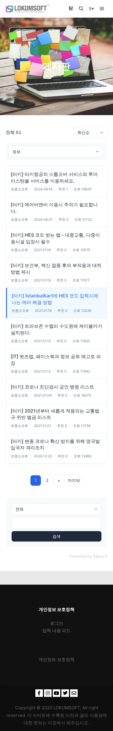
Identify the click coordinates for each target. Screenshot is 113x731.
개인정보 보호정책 (56, 659)
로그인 (56, 623)
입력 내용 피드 (56, 630)
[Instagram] (48, 693)
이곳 (52, 723)
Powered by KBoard (88, 556)
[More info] (91, 8)
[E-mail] (74, 693)
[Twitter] (65, 693)
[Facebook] (39, 693)
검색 (56, 536)
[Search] (81, 8)
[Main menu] (102, 8)
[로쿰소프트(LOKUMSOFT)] (27, 8)
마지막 (74, 480)
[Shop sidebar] (70, 8)
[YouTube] (56, 693)
